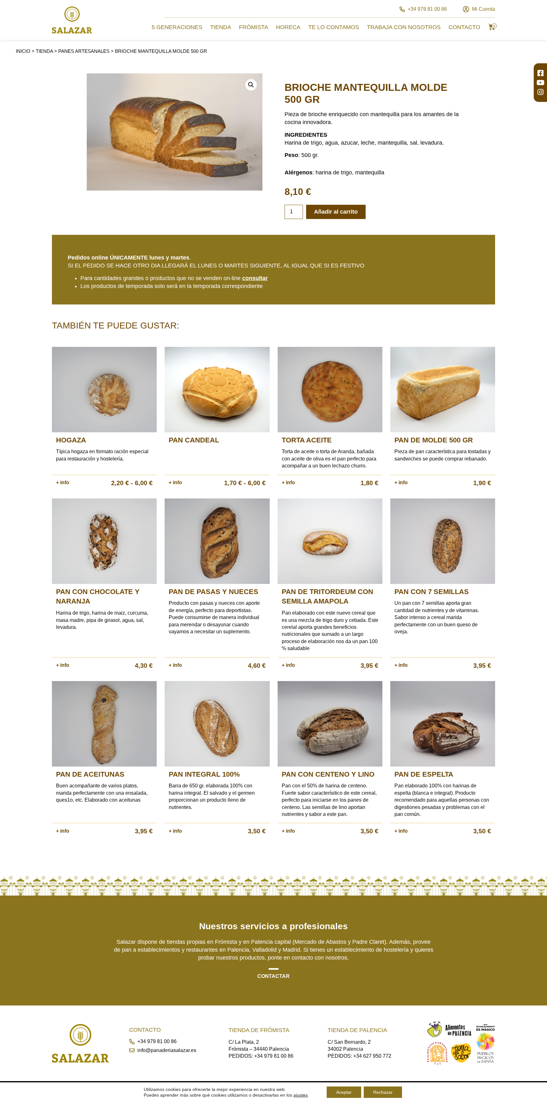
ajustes (300, 1095)
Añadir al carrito (336, 212)
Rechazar (383, 1092)
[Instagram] (540, 92)
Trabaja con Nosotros (404, 27)
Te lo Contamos (333, 27)
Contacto (464, 27)
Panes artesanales (84, 51)
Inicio (23, 51)
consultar (255, 278)
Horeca (288, 27)
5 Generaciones (177, 27)
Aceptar (344, 1092)
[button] (251, 85)
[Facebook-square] (540, 73)
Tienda (220, 27)
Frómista (253, 27)
